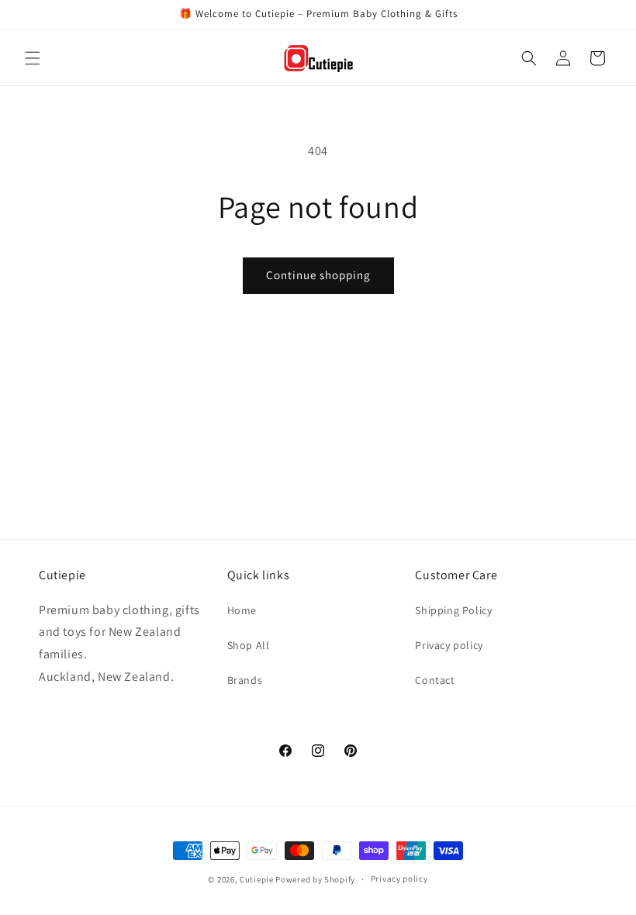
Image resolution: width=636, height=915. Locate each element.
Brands (245, 680)
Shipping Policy (453, 610)
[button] (33, 58)
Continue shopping (318, 275)
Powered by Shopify (315, 879)
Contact (435, 680)
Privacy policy (448, 645)
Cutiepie (257, 879)
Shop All (248, 645)
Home (242, 610)
